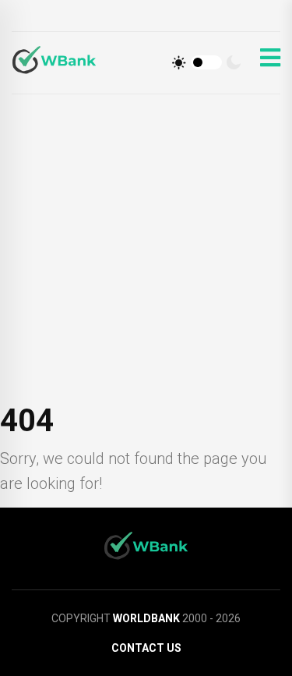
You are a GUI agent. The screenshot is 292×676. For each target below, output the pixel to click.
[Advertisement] (146, 248)
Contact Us (146, 648)
